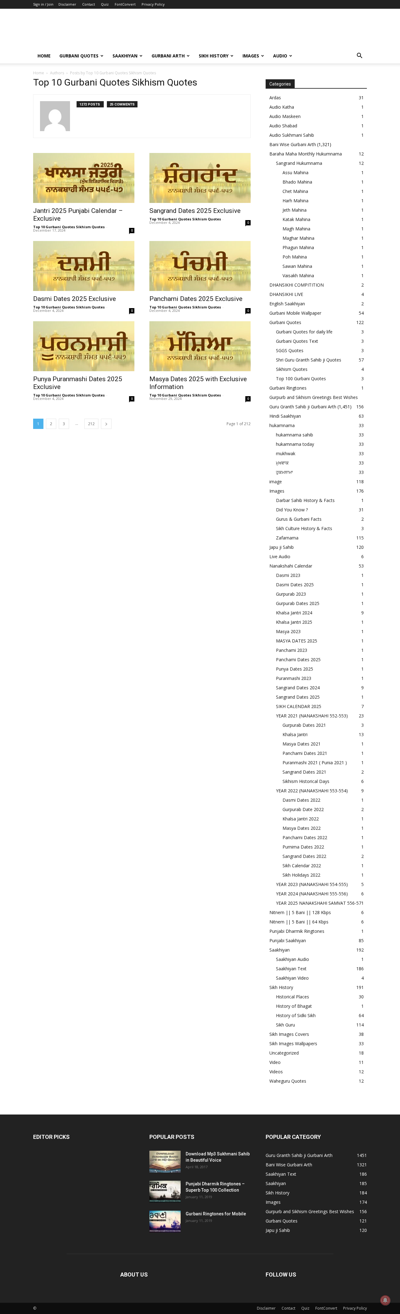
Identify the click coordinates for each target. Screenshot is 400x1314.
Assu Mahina (295, 172)
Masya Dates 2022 (301, 828)
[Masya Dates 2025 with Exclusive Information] (200, 346)
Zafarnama (287, 538)
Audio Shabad (283, 126)
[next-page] (106, 424)
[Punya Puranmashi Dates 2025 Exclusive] (83, 346)
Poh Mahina (294, 257)
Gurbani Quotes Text (297, 341)
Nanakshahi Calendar (290, 566)
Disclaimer (67, 4)
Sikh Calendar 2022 (301, 866)
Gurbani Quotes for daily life (304, 332)
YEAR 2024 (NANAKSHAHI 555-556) (312, 894)
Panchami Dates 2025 (298, 659)
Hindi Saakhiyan (285, 416)
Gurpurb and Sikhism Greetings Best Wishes (313, 397)
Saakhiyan (125, 56)
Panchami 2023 (291, 650)
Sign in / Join (43, 4)
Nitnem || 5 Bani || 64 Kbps (298, 922)
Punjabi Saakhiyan (287, 940)
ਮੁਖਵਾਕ (282, 463)
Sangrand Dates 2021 (304, 772)
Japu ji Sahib (281, 547)
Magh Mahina (296, 229)
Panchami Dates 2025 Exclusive (195, 299)
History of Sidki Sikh (296, 1015)
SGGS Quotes (289, 350)
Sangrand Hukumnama (299, 163)
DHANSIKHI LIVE (286, 294)
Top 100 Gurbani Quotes (301, 378)
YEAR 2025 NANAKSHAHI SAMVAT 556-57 (318, 903)
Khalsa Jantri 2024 (294, 613)
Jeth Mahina (294, 210)
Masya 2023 (288, 631)
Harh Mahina (295, 201)
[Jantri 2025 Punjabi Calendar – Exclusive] (83, 178)
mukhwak (285, 453)
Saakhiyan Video (292, 978)
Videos (276, 1072)
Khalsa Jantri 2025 (294, 622)
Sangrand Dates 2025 (298, 697)
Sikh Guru (285, 1025)
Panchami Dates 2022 (304, 837)
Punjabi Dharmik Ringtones (296, 931)
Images (250, 56)
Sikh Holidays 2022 (301, 875)
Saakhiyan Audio (292, 959)
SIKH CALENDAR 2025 (298, 706)
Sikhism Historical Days (305, 781)
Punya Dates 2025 (294, 669)
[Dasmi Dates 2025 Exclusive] (83, 266)
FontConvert (125, 4)
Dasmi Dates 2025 (295, 585)
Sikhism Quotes (292, 369)
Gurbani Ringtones (288, 388)
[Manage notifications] (385, 1300)
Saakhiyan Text (291, 969)
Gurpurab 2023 (291, 594)
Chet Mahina (295, 191)
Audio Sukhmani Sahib (291, 135)
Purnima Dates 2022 (303, 847)
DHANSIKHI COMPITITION (296, 285)
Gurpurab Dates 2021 (304, 725)
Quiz (105, 4)
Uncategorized (284, 1053)
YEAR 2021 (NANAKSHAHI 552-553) (312, 716)
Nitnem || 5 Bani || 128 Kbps (300, 912)
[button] (359, 56)
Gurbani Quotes (78, 56)
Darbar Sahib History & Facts (305, 500)
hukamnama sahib (294, 435)
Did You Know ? (292, 510)
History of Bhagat (294, 1006)
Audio (280, 56)
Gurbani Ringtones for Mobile (216, 1213)
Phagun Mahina (298, 247)
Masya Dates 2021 (301, 744)
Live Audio (279, 556)
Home (44, 56)
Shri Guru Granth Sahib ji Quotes (308, 360)
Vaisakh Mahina (298, 275)
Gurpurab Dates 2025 (297, 603)
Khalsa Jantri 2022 (300, 819)
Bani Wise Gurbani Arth (292, 144)
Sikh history (213, 56)
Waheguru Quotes (287, 1081)
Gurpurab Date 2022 (303, 809)
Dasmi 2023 (288, 575)
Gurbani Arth (168, 56)
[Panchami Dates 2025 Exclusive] (200, 266)
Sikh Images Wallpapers (293, 1043)
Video (275, 1062)
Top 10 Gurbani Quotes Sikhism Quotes (69, 226)
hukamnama (282, 425)
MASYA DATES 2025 (296, 641)
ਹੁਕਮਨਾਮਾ (284, 472)
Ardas (275, 98)
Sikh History (281, 987)
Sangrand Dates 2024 (298, 688)
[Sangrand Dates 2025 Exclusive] (200, 178)
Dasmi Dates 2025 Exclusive (74, 299)
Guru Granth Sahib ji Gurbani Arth (302, 407)
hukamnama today (295, 444)
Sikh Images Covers (289, 1034)
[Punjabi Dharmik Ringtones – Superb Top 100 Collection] (165, 1192)
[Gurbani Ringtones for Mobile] (165, 1222)
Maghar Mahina (298, 238)
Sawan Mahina (297, 266)
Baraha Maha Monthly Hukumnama (305, 154)
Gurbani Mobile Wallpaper (295, 313)
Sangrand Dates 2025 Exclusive (195, 210)
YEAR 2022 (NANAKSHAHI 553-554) (312, 791)
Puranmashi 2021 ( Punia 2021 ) (314, 762)
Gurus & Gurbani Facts (299, 519)
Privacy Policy (153, 4)
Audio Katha (281, 107)
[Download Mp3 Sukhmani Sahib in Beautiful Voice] (165, 1162)
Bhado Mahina (297, 182)
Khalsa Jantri (295, 734)
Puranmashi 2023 (293, 678)
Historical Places (292, 997)
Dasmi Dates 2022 (301, 800)
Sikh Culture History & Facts (304, 528)
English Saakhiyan (287, 304)
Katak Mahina (296, 219)
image (275, 482)
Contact (88, 4)
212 (91, 423)
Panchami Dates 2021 (304, 753)
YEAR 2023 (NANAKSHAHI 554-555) (312, 884)
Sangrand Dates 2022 (304, 856)
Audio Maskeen (285, 116)
